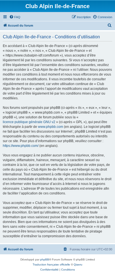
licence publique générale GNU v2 (29, 122)
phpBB (44, 259)
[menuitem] (14, 17)
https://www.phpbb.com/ (21, 146)
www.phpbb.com (50, 127)
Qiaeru (78, 264)
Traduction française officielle (51, 264)
